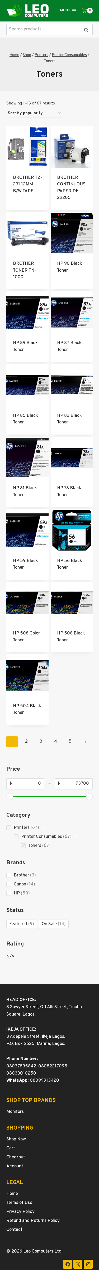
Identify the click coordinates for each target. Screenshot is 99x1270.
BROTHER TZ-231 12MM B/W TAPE (27, 184)
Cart (10, 1148)
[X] (77, 1264)
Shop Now (16, 1139)
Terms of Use (19, 1203)
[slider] (9, 796)
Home (12, 1194)
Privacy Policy (20, 1212)
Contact (14, 1230)
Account (14, 1166)
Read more (27, 202)
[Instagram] (88, 1264)
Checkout (15, 1157)
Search (88, 30)
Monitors (15, 1112)
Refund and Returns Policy (33, 1221)
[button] (44, 828)
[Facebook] (67, 1264)
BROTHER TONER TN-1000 (24, 270)
